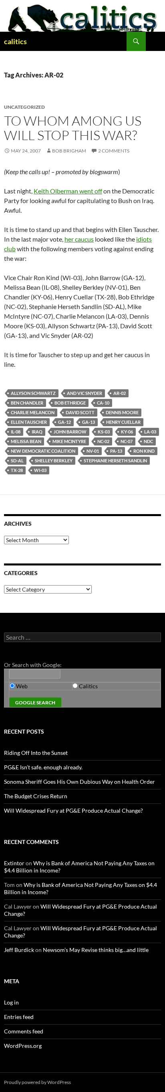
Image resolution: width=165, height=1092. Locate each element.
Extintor (14, 863)
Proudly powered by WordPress (37, 1082)
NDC (148, 441)
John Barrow (70, 431)
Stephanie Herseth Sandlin (115, 460)
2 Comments (113, 151)
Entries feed (19, 1016)
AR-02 (119, 393)
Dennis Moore (122, 412)
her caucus (79, 239)
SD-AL (17, 460)
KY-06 (127, 431)
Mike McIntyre (69, 441)
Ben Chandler (27, 402)
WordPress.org (23, 1045)
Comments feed (23, 1031)
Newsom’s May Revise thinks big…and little (96, 949)
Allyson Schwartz (33, 393)
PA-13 (116, 450)
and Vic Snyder (84, 393)
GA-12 (64, 422)
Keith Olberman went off (68, 191)
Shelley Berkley (53, 460)
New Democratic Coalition (43, 450)
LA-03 (150, 431)
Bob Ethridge (70, 402)
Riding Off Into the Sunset (36, 752)
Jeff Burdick (19, 949)
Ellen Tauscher (29, 422)
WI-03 (40, 470)
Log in (11, 1002)
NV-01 (93, 450)
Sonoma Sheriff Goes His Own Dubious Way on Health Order (79, 781)
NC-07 (127, 441)
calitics (15, 41)
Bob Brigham (69, 151)
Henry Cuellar (123, 422)
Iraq (37, 431)
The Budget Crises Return (35, 796)
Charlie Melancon (32, 412)
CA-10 (103, 402)
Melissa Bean (26, 441)
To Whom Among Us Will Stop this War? (72, 127)
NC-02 (103, 441)
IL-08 (15, 431)
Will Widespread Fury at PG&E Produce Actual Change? (73, 810)
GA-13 (88, 422)
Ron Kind (144, 450)
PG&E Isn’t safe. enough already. (43, 767)
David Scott (80, 412)
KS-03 (104, 431)
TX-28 (17, 470)
